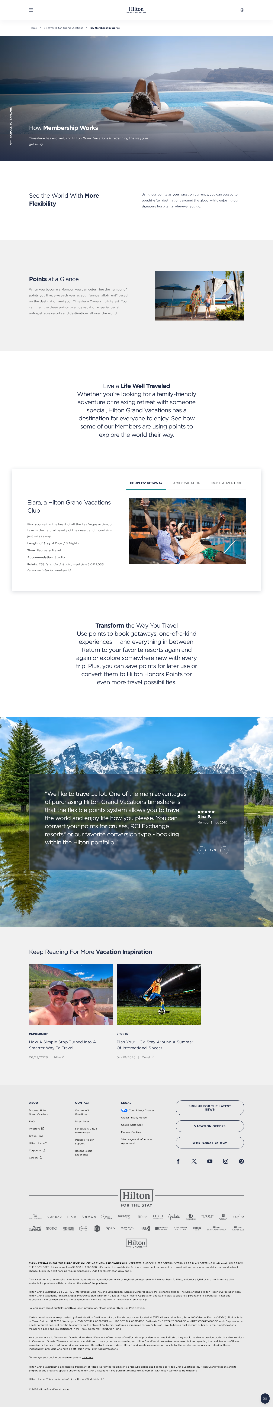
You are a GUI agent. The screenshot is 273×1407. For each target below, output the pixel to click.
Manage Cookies (131, 1132)
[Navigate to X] (194, 1161)
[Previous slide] (201, 850)
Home (33, 27)
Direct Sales (82, 1121)
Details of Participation (130, 1307)
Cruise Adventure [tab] (225, 483)
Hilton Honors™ (38, 1143)
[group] (71, 1015)
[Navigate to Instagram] (225, 1161)
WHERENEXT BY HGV (209, 1143)
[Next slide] (224, 850)
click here (87, 1357)
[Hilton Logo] (136, 1198)
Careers (33, 1157)
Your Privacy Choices (141, 1110)
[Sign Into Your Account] (242, 10)
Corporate (35, 1150)
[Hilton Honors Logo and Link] (136, 1243)
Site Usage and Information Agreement (137, 1141)
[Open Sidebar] (31, 10)
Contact (82, 1103)
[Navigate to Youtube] (209, 1161)
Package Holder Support (84, 1141)
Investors (34, 1128)
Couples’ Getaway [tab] (146, 483)
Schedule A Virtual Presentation (86, 1130)
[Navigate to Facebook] (178, 1161)
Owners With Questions (82, 1112)
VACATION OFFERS (209, 1126)
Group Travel (36, 1135)
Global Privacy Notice (134, 1117)
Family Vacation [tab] (185, 483)
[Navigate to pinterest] (241, 1161)
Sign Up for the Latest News (210, 1107)
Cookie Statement (132, 1124)
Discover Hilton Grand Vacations (63, 27)
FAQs (32, 1121)
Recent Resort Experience (83, 1152)
